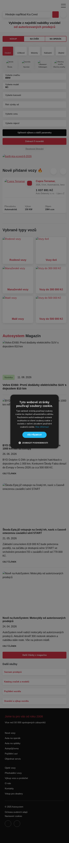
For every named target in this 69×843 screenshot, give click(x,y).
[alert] (34, 421)
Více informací (42, 426)
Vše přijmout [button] (34, 434)
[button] (34, 442)
